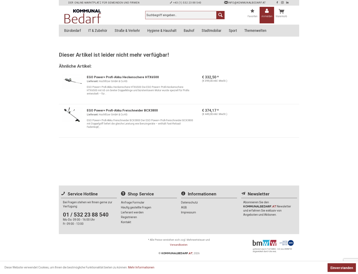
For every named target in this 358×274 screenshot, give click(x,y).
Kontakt (126, 222)
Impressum (188, 212)
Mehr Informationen (141, 267)
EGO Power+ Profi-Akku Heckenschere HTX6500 (123, 77)
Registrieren (129, 217)
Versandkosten (178, 244)
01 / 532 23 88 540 (86, 215)
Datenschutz (189, 202)
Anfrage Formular (132, 202)
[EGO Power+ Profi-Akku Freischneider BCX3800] (72, 118)
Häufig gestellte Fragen (136, 207)
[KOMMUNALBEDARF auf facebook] (277, 2)
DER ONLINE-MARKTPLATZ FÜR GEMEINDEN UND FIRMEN (103, 2)
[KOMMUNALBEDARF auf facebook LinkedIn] (287, 2)
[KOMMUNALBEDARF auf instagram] (282, 2)
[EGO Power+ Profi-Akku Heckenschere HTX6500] (72, 85)
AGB (184, 207)
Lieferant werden (132, 212)
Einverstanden (341, 268)
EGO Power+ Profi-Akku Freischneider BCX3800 (122, 110)
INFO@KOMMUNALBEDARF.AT (247, 2)
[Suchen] (220, 15)
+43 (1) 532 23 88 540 (186, 2)
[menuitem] (185, 15)
